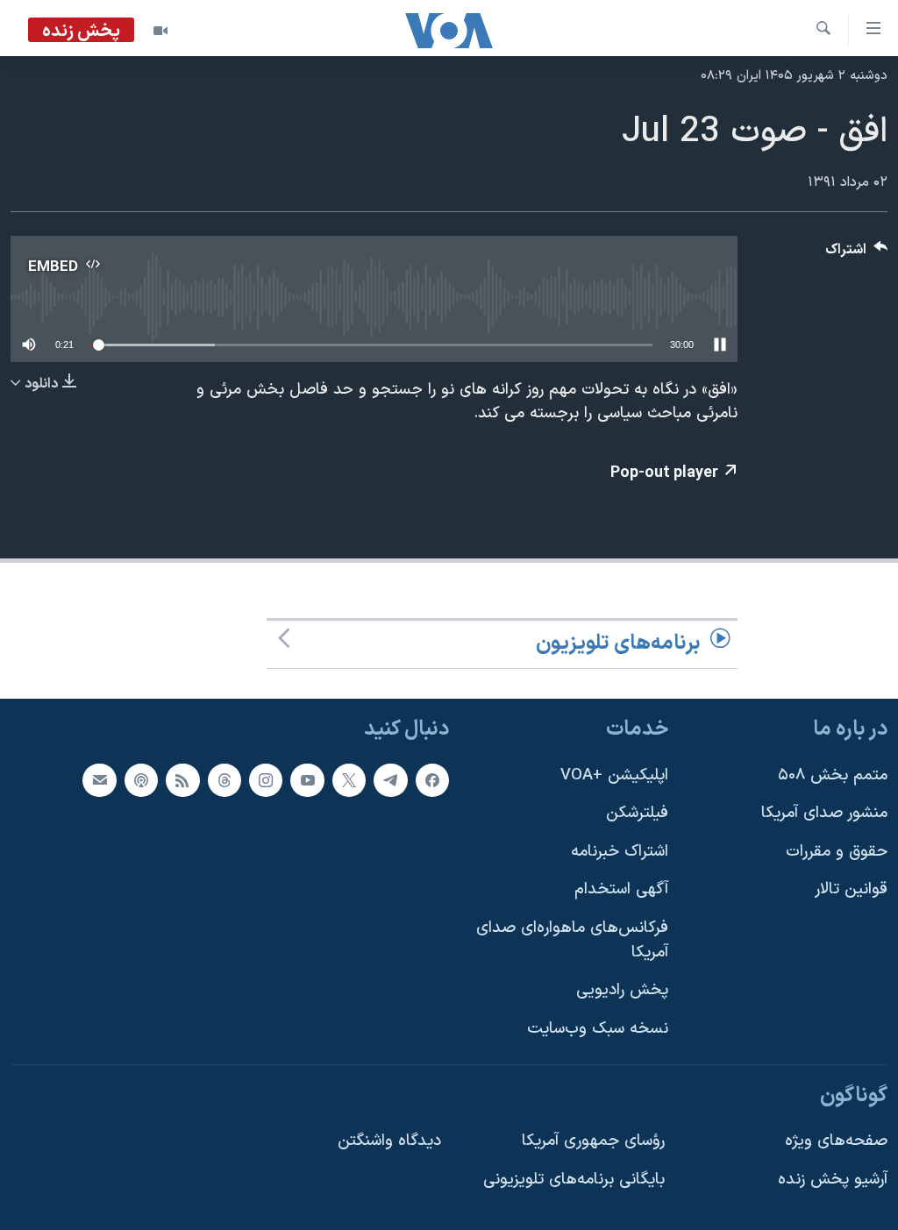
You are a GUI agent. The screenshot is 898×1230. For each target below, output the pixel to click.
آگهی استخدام (621, 889)
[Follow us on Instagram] (265, 779)
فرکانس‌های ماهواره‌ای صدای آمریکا (572, 940)
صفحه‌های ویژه (836, 1141)
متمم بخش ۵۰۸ (832, 774)
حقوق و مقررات (836, 851)
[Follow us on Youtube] (307, 779)
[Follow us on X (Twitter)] (349, 779)
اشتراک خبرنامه (619, 851)
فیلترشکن (637, 813)
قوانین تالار (851, 889)
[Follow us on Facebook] (432, 779)
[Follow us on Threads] (224, 779)
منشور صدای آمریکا (824, 813)
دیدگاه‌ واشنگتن (389, 1141)
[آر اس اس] (182, 779)
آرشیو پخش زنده (832, 1179)
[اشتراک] (99, 779)
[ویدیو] (160, 31)
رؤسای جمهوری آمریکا (593, 1141)
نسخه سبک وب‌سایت (597, 1028)
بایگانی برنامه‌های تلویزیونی (574, 1179)
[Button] (856, 254)
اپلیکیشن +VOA (614, 774)
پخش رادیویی (622, 990)
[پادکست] (141, 779)
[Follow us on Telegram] (390, 779)
